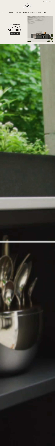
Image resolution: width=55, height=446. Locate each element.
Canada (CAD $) (49, 1)
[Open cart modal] (53, 12)
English (43, 1)
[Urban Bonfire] (27, 6)
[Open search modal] (2, 12)
